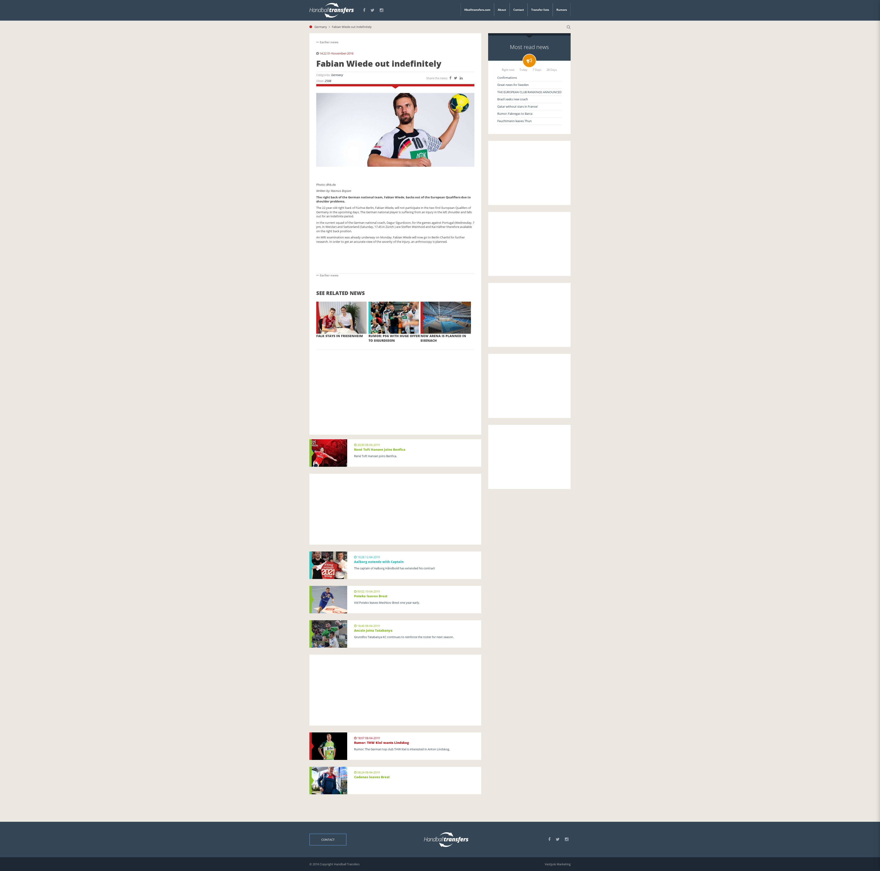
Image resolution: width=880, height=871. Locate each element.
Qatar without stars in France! (517, 106)
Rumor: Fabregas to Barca (514, 114)
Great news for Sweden (513, 85)
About (502, 10)
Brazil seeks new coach (512, 99)
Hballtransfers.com (477, 10)
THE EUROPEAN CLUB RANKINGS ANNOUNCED (529, 92)
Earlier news (328, 42)
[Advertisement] (395, 385)
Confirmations (507, 78)
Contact (518, 10)
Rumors (561, 10)
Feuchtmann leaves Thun (514, 121)
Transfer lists (540, 10)
